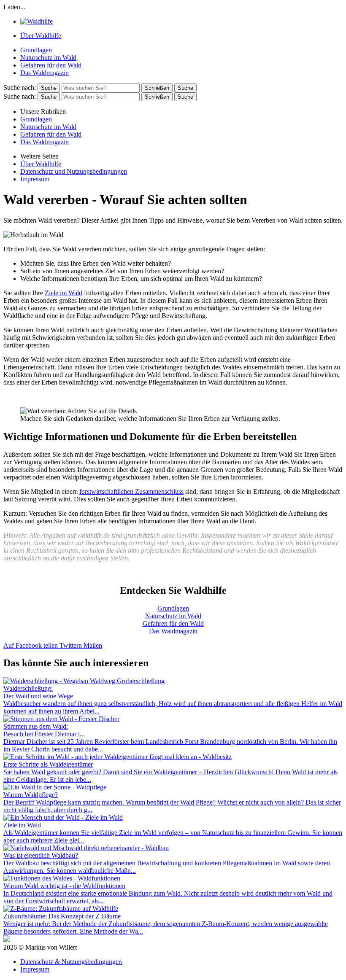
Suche (185, 88)
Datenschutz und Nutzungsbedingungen (73, 171)
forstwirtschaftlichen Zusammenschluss (131, 491)
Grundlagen (36, 50)
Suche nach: (19, 87)
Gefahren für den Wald (50, 65)
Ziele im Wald (63, 292)
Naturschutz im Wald (48, 57)
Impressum (34, 179)
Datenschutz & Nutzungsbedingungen (71, 961)
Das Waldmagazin (44, 72)
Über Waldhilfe (40, 35)
